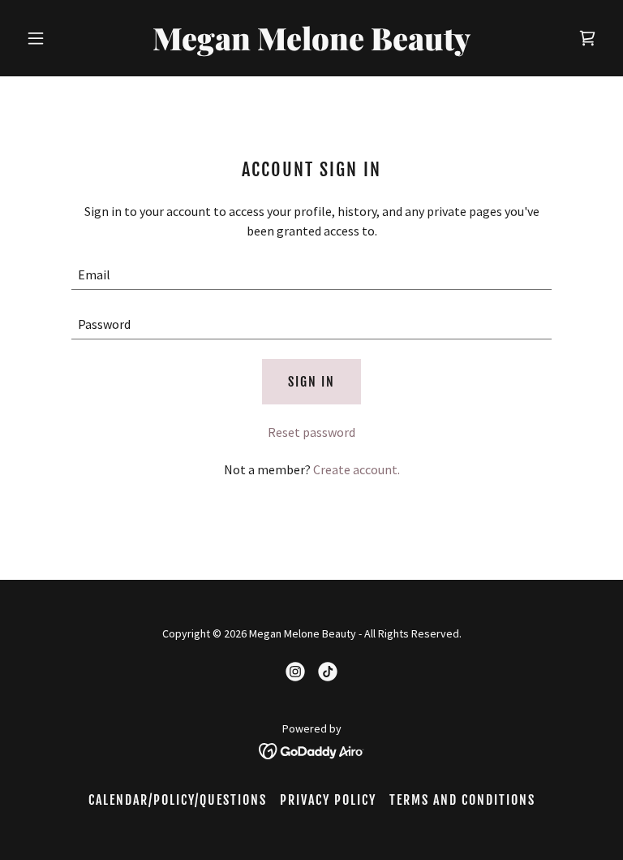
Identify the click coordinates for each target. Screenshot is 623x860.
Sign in (311, 382)
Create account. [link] (356, 469)
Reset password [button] (311, 432)
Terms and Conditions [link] (462, 800)
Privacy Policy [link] (328, 800)
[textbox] (311, 275)
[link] (311, 45)
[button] (63, 38)
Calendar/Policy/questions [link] (177, 800)
